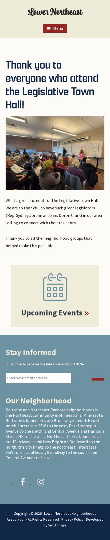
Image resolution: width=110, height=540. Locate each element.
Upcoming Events (51, 312)
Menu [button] (58, 28)
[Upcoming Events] (55, 287)
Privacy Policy (72, 519)
